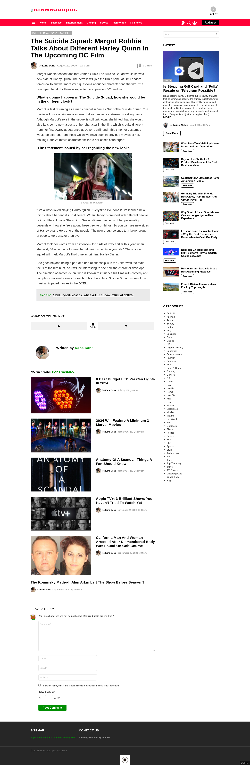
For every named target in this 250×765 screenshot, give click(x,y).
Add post (210, 22)
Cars (169, 337)
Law (169, 402)
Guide (170, 381)
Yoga (169, 480)
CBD (169, 344)
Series (170, 436)
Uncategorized (174, 473)
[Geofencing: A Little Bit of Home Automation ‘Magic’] (171, 181)
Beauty (170, 323)
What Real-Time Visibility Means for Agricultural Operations (200, 145)
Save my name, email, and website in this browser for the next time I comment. (81, 685)
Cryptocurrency (175, 347)
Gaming (91, 22)
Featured (172, 361)
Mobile (170, 405)
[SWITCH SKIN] (183, 22)
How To (171, 395)
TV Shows (136, 22)
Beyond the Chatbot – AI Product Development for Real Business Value (199, 162)
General (171, 374)
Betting (170, 327)
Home (42, 22)
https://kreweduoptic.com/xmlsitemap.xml (53, 737)
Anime (170, 320)
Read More (172, 133)
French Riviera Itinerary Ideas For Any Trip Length (198, 286)
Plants (170, 429)
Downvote (126, 326)
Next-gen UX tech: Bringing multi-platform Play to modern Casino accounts (199, 252)
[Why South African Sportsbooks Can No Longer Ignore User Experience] (171, 216)
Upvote (59, 326)
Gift (168, 378)
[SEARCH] (189, 22)
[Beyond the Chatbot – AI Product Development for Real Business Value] (171, 163)
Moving (170, 415)
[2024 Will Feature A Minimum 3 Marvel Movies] (61, 435)
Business (56, 22)
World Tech (173, 477)
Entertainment (74, 22)
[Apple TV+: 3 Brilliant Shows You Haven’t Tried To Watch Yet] (61, 514)
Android (171, 313)
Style (169, 449)
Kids (169, 398)
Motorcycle (172, 408)
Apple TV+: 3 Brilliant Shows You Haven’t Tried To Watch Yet (124, 501)
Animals (171, 316)
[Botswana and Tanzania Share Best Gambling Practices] (171, 272)
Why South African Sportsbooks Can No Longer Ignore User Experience (200, 215)
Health (170, 388)
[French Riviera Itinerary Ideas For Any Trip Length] (171, 287)
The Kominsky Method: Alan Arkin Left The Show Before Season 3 (87, 582)
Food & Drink (174, 368)
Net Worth (172, 419)
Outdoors (172, 426)
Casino (170, 340)
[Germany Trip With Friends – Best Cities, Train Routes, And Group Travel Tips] (171, 197)
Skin (169, 443)
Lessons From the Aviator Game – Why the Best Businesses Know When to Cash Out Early (200, 234)
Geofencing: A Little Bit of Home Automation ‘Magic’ (200, 179)
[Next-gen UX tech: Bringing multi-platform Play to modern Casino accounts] (171, 251)
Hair (169, 385)
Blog (168, 80)
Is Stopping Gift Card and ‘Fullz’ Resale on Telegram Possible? (190, 88)
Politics (170, 432)
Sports (104, 22)
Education (172, 351)
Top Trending (63, 371)
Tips (169, 456)
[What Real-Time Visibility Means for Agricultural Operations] (171, 147)
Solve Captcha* (46, 692)
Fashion (171, 357)
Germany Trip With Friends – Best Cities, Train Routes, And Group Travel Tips (199, 196)
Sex (169, 439)
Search (216, 35)
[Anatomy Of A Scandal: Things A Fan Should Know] (61, 474)
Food (169, 364)
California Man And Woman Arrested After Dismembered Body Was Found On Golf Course (125, 542)
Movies (170, 412)
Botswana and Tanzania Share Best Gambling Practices (199, 270)
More (167, 117)
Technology (119, 22)
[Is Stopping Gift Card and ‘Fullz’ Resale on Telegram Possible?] (191, 66)
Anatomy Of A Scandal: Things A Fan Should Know (124, 462)
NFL (169, 422)
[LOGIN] (195, 22)
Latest (213, 14)
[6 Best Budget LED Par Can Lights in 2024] (61, 395)
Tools (169, 460)
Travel (170, 466)
